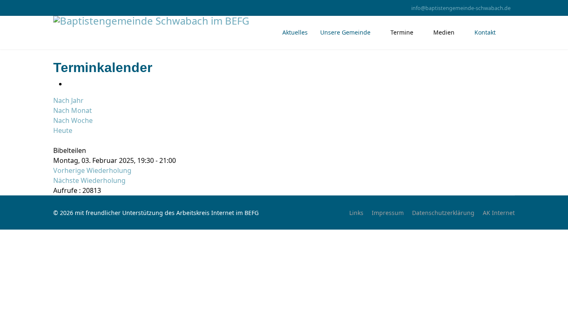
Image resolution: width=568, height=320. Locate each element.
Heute (62, 130)
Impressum (388, 213)
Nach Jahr (68, 100)
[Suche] (55, 140)
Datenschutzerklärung (443, 213)
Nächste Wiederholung (89, 180)
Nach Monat (72, 110)
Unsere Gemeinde (345, 32)
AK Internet (499, 213)
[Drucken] (69, 83)
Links (356, 213)
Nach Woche (73, 120)
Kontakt (485, 32)
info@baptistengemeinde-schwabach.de (461, 8)
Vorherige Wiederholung (92, 170)
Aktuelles (295, 32)
